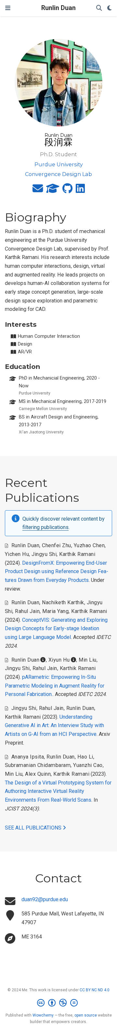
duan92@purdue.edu (44, 899)
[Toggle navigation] (7, 8)
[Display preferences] (109, 8)
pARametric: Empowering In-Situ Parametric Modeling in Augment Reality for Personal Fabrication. (54, 685)
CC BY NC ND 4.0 (95, 990)
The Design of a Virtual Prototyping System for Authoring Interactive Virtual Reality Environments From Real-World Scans (58, 791)
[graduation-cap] (52, 190)
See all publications (34, 828)
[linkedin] (80, 190)
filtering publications (45, 527)
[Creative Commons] (58, 1003)
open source (85, 1015)
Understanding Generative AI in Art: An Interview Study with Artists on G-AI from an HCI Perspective (54, 725)
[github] (67, 190)
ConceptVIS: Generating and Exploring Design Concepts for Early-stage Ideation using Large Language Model (56, 628)
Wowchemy (43, 1015)
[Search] (99, 8)
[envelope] (37, 190)
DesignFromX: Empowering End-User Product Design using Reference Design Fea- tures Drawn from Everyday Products (56, 571)
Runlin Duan (58, 8)
